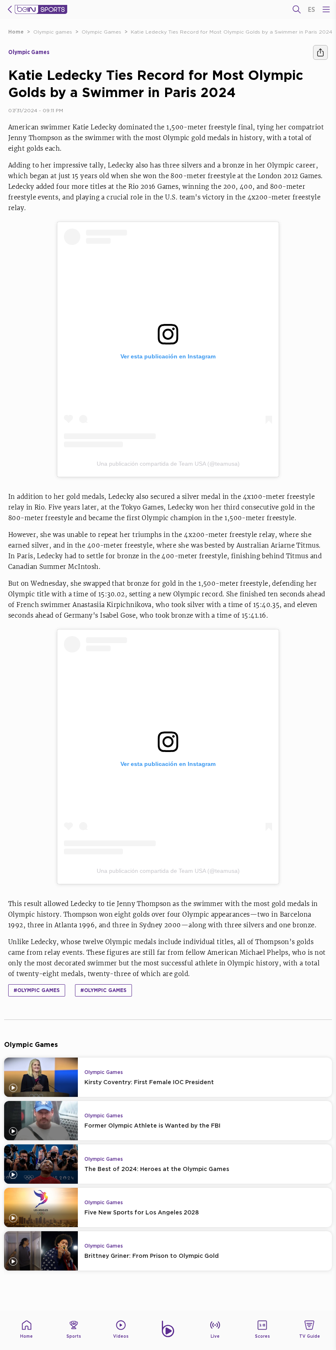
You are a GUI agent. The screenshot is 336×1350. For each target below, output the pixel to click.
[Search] (297, 9)
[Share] (320, 52)
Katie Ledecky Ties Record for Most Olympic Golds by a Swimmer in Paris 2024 (231, 31)
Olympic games (52, 31)
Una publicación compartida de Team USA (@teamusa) (168, 463)
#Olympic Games (103, 990)
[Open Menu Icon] (326, 9)
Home (16, 31)
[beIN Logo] (41, 9)
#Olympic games (37, 990)
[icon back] (10, 9)
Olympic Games (101, 31)
